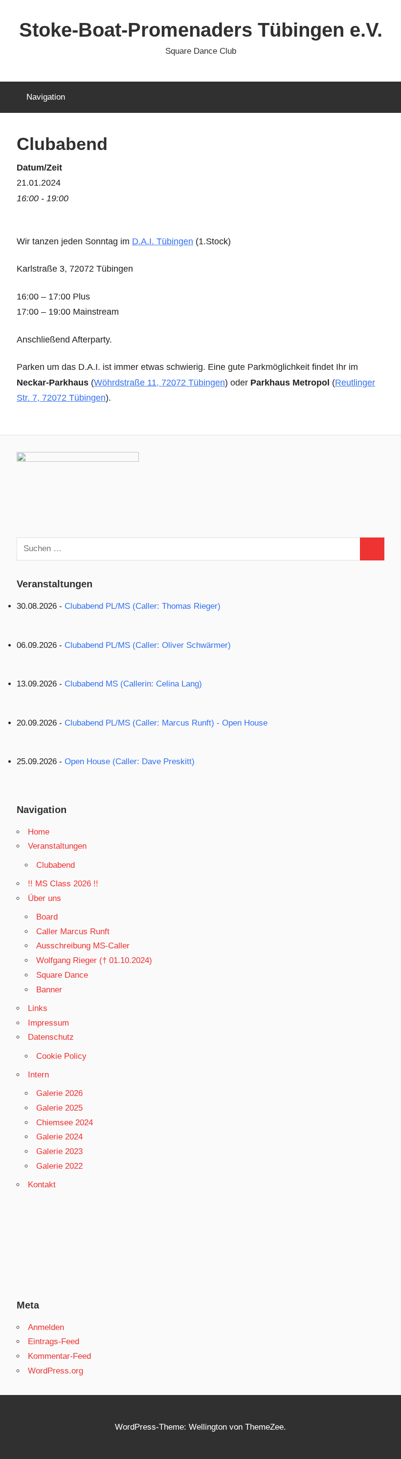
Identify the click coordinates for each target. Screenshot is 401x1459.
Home (38, 832)
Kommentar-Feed (59, 1356)
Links (37, 1008)
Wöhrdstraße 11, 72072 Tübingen (159, 382)
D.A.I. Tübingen (162, 241)
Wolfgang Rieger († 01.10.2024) (94, 960)
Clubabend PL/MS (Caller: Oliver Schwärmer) (148, 645)
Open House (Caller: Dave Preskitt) (130, 761)
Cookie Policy (61, 1056)
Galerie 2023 (59, 1151)
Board (47, 917)
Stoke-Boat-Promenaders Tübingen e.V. (200, 30)
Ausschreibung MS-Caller (83, 945)
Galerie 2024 (59, 1136)
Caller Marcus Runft (73, 931)
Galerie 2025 (59, 1108)
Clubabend (55, 865)
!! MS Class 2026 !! (63, 883)
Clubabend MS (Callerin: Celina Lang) (133, 683)
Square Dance (62, 975)
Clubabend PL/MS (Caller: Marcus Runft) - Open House (166, 723)
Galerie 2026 (59, 1093)
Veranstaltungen (57, 846)
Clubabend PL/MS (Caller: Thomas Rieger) (143, 606)
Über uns (44, 898)
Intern (38, 1074)
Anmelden (46, 1327)
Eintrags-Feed (53, 1341)
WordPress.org (55, 1370)
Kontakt (42, 1184)
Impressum (48, 1023)
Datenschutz (51, 1037)
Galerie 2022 (59, 1166)
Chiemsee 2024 (64, 1122)
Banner (49, 989)
